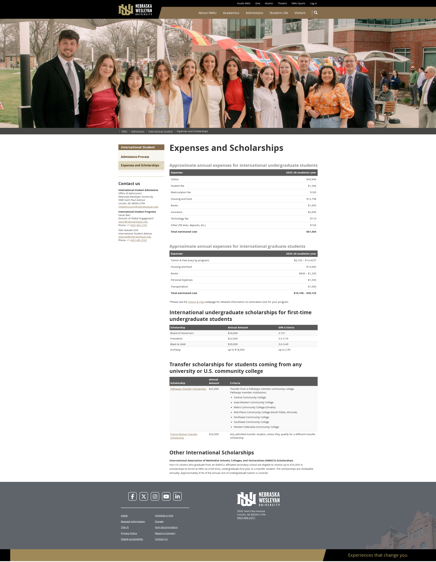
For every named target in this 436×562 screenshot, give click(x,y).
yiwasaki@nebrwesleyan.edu (134, 236)
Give (257, 3)
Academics (231, 13)
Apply (124, 515)
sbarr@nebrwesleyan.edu (133, 221)
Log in (313, 3)
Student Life (279, 13)
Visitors (300, 13)
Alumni (269, 3)
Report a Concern (165, 533)
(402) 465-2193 (138, 225)
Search (315, 13)
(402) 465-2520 (138, 240)
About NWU (207, 13)
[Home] (135, 10)
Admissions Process (135, 157)
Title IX (125, 527)
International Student (160, 131)
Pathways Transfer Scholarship (188, 388)
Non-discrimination (166, 527)
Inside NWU (244, 3)
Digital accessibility (132, 539)
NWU (124, 131)
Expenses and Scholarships (140, 165)
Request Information (133, 521)
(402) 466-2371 (246, 517)
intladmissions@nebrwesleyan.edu (138, 206)
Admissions (254, 13)
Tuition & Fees (196, 302)
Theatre (282, 3)
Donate (159, 521)
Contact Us (161, 539)
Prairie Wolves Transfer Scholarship (183, 435)
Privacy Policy (129, 533)
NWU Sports (298, 3)
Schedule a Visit (164, 515)
